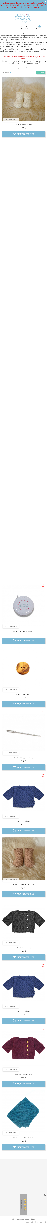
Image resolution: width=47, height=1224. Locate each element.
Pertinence (5, 72)
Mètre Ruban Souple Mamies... (23, 631)
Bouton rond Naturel (23, 694)
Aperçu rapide (11, 120)
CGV (13, 1219)
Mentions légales (23, 1219)
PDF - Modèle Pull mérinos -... (23, 568)
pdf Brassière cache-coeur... (23, 188)
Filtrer (40, 72)
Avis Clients (22, 1205)
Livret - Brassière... (23, 821)
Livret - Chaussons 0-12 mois (23, 884)
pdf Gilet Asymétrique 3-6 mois (23, 378)
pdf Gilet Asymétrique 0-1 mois (23, 315)
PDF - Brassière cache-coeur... (23, 505)
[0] (37, 29)
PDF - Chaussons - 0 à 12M (23, 125)
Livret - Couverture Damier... (23, 1138)
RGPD (33, 1219)
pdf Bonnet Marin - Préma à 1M (23, 251)
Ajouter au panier (25, 134)
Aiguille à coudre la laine (23, 758)
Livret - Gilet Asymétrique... (23, 948)
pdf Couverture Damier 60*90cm (23, 441)
